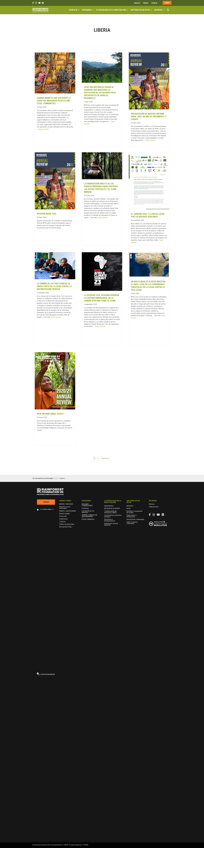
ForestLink (85, 508)
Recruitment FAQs (65, 527)
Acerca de (73, 10)
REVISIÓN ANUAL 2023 (46, 213)
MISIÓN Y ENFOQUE (66, 504)
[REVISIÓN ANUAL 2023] (55, 209)
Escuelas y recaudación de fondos (134, 511)
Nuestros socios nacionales (64, 507)
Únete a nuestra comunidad (132, 522)
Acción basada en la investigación (111, 10)
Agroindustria (108, 506)
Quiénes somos (65, 501)
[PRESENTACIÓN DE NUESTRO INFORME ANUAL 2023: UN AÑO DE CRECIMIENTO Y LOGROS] (149, 109)
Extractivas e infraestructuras (109, 520)
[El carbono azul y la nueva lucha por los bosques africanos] (149, 209)
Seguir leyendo (43, 129)
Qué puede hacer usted (140, 10)
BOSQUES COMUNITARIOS (87, 504)
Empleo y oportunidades (67, 511)
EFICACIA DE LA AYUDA (112, 508)
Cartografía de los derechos (88, 511)
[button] (78, 10)
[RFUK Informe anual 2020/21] (55, 409)
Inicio (56, 478)
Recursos (158, 10)
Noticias (151, 504)
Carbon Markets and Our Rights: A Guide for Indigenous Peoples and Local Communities (54, 101)
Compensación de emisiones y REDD (110, 511)
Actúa (128, 508)
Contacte (62, 521)
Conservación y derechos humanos (113, 516)
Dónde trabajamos (88, 519)
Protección (63, 516)
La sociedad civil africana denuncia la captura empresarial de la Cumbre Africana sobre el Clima (101, 298)
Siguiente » (105, 458)
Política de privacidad (66, 524)
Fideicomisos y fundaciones (132, 516)
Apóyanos (130, 506)
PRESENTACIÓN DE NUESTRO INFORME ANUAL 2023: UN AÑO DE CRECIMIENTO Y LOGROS (148, 116)
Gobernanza (63, 519)
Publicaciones (153, 507)
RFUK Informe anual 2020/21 (50, 414)
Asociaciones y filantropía (135, 519)
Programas (87, 10)
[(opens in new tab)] (46, 674)
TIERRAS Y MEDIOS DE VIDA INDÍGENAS (89, 515)
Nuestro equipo (64, 513)
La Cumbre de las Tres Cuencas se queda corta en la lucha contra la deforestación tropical (54, 286)
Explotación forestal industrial (111, 524)
